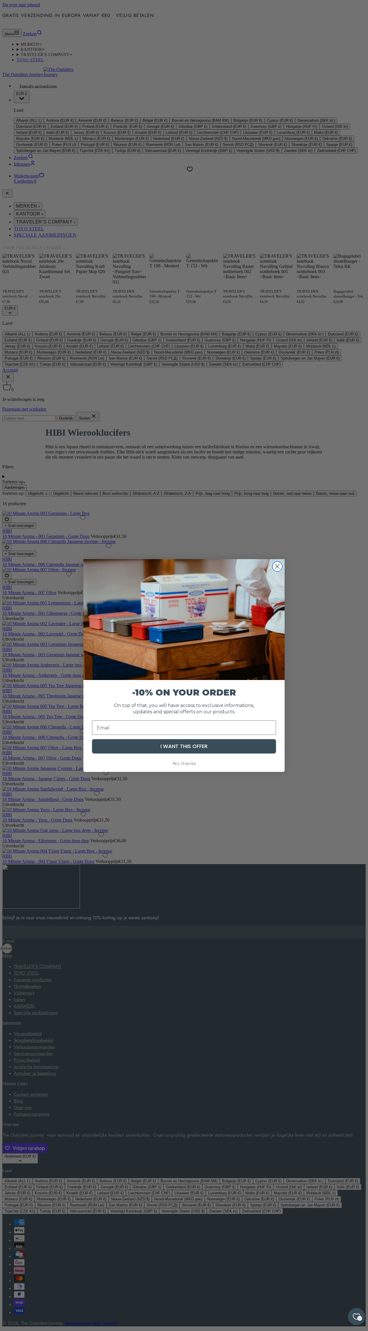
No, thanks (184, 763)
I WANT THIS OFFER (184, 746)
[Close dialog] (277, 566)
